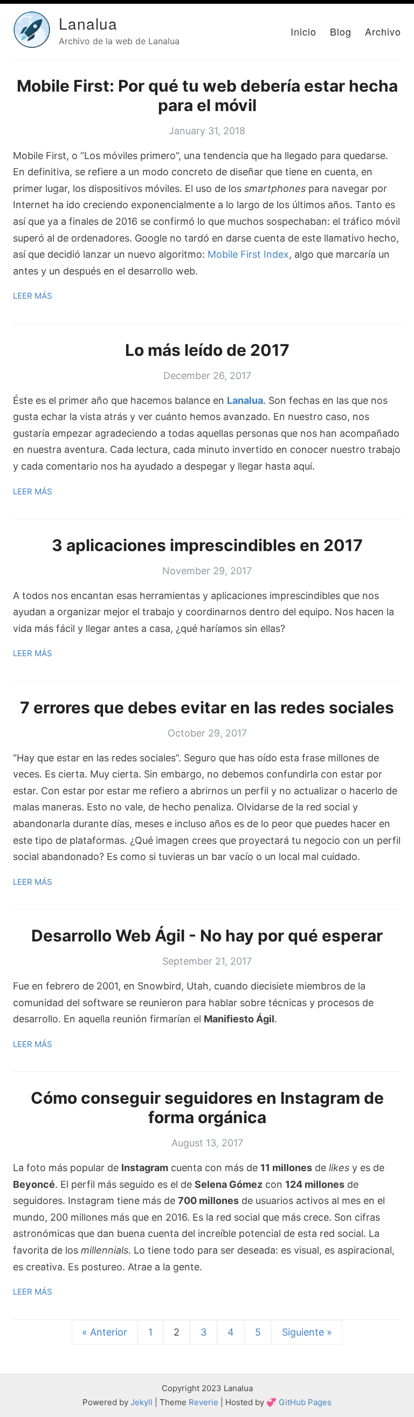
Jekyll (141, 1402)
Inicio (303, 31)
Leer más (32, 296)
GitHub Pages (305, 1402)
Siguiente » (307, 1332)
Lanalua (88, 23)
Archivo (383, 31)
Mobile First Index (248, 254)
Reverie (203, 1402)
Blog (340, 31)
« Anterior (104, 1332)
